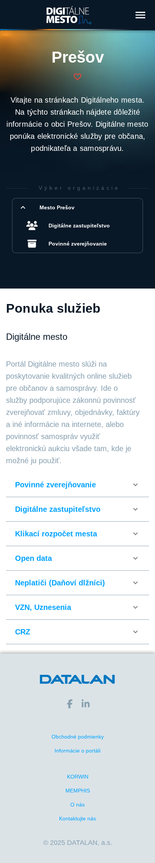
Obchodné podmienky (78, 737)
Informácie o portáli (77, 751)
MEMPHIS (77, 791)
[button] (77, 207)
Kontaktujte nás (77, 818)
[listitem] (82, 226)
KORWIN (77, 777)
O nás (77, 805)
